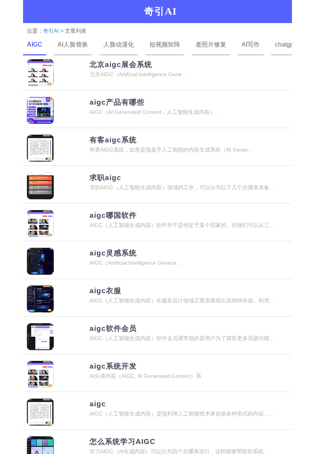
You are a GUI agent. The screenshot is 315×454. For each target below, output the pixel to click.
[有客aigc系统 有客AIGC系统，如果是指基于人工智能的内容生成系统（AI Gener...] (157, 163)
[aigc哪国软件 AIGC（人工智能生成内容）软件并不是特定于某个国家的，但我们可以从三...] (157, 239)
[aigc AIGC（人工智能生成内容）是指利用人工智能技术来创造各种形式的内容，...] (157, 427)
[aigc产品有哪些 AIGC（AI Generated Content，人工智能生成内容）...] (157, 126)
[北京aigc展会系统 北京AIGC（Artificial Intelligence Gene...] (157, 88)
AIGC (34, 44)
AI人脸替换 (73, 44)
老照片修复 (211, 44)
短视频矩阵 (164, 44)
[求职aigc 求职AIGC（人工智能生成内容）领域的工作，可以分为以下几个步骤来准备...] (157, 201)
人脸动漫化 (118, 44)
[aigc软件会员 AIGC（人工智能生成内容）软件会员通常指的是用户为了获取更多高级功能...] (157, 352)
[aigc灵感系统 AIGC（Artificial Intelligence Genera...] (157, 277)
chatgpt (285, 44)
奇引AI (51, 31)
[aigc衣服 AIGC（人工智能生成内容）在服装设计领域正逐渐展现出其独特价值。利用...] (157, 314)
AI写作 (251, 44)
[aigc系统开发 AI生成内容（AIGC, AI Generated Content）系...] (157, 390)
